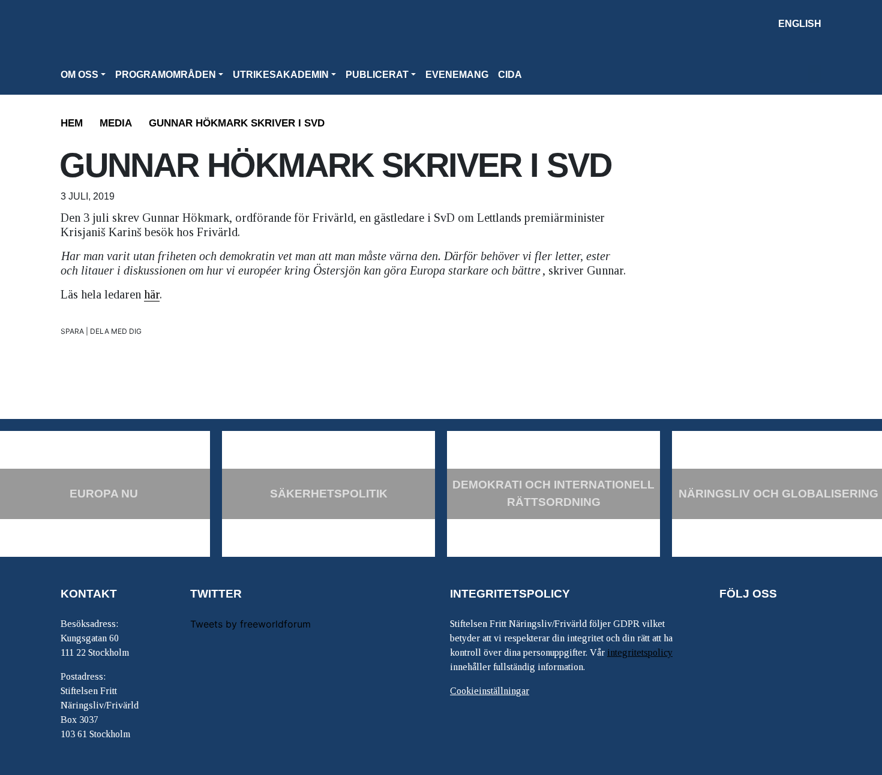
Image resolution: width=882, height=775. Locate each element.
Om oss (79, 75)
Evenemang (456, 75)
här (152, 294)
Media (116, 123)
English (799, 24)
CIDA (510, 75)
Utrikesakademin (281, 75)
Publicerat (377, 75)
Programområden (165, 75)
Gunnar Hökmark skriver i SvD (237, 123)
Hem (72, 123)
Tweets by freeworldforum (250, 624)
